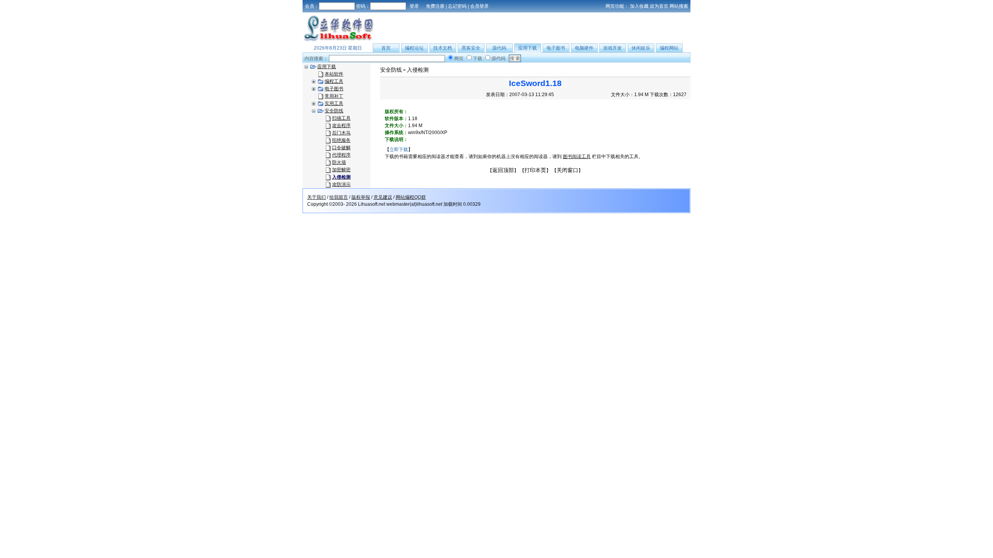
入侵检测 (418, 70)
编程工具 (334, 81)
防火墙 (339, 162)
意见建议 (383, 197)
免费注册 (435, 6)
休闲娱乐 (640, 48)
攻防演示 (341, 184)
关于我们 (316, 197)
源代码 (499, 48)
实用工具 (334, 103)
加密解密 (341, 169)
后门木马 (341, 133)
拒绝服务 (341, 140)
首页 (386, 48)
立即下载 (398, 149)
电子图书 (556, 48)
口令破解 (341, 147)
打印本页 (535, 170)
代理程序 (341, 155)
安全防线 (334, 111)
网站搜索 (678, 6)
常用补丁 (334, 96)
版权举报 (360, 197)
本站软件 (334, 74)
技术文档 (442, 48)
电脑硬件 (584, 48)
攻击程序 (341, 125)
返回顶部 (503, 170)
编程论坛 (414, 48)
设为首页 (659, 6)
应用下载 (527, 48)
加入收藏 (639, 6)
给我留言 (338, 197)
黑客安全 (471, 48)
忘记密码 (457, 6)
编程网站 (669, 48)
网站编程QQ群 (411, 197)
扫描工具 (341, 118)
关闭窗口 (567, 170)
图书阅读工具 (577, 156)
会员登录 (479, 6)
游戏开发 (612, 48)
